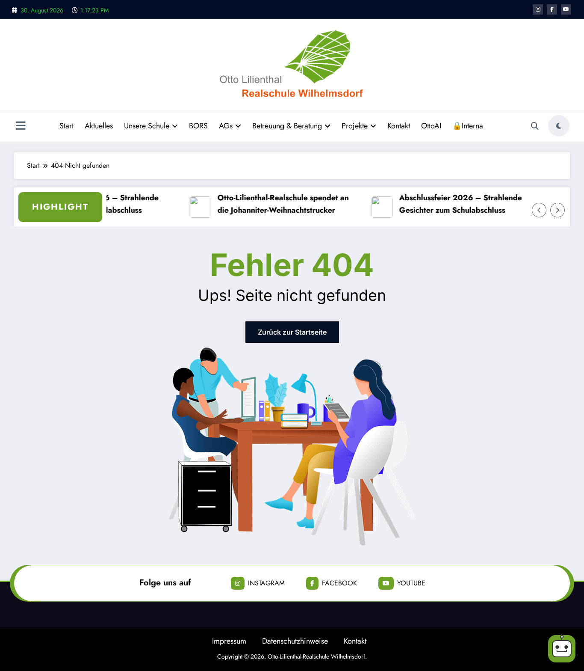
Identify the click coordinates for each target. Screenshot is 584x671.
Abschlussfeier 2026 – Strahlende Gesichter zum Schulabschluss (457, 204)
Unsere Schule (146, 125)
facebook (339, 583)
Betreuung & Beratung (287, 125)
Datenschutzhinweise (295, 641)
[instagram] (538, 9)
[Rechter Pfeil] (557, 210)
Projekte (355, 125)
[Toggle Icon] (20, 126)
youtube (411, 583)
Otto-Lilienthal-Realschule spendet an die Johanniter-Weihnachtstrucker (279, 204)
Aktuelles (99, 125)
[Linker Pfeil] (539, 210)
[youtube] (566, 9)
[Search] (535, 126)
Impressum (229, 641)
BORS (198, 125)
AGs (226, 125)
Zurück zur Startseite (292, 332)
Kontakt (398, 125)
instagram (266, 583)
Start (66, 125)
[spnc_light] (558, 126)
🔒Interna (467, 125)
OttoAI (431, 125)
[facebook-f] (552, 9)
